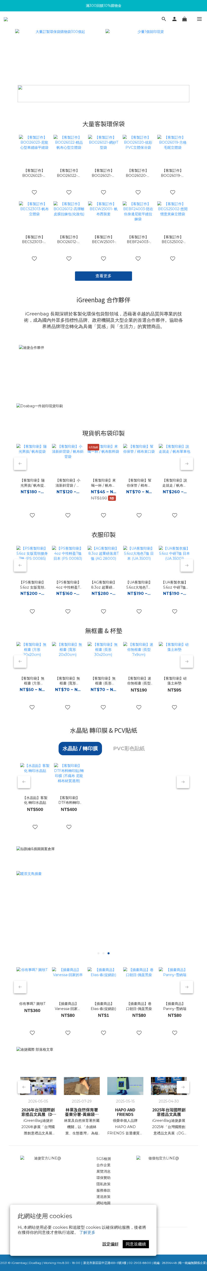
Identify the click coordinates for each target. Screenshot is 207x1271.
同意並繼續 (136, 1244)
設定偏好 (110, 1244)
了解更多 (87, 1232)
